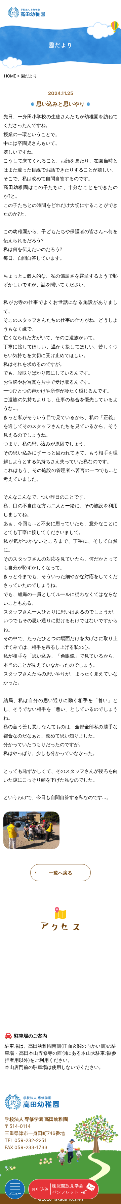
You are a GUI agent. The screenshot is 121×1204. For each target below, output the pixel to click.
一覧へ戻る (60, 873)
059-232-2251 (30, 1140)
